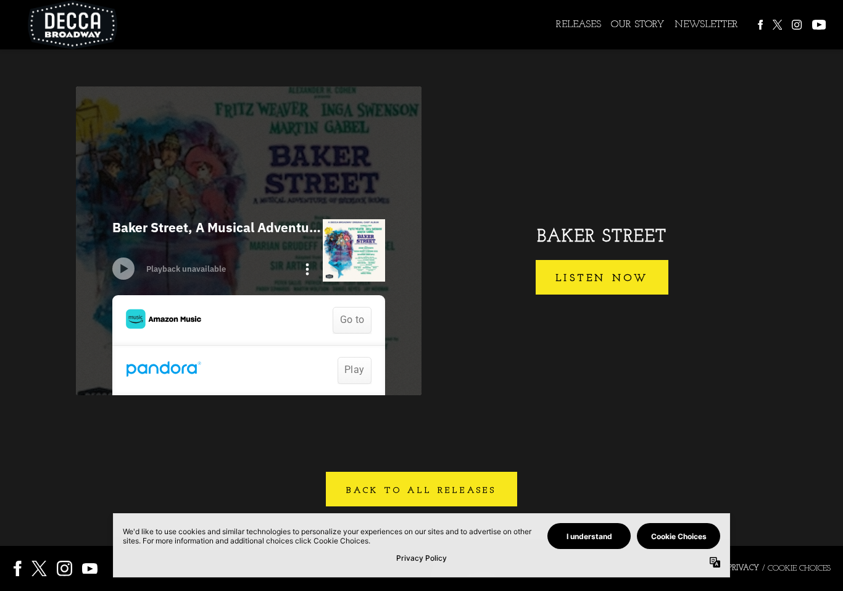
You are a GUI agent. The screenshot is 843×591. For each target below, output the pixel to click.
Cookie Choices (799, 568)
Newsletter (706, 25)
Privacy (743, 568)
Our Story (638, 25)
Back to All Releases (421, 490)
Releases (578, 25)
